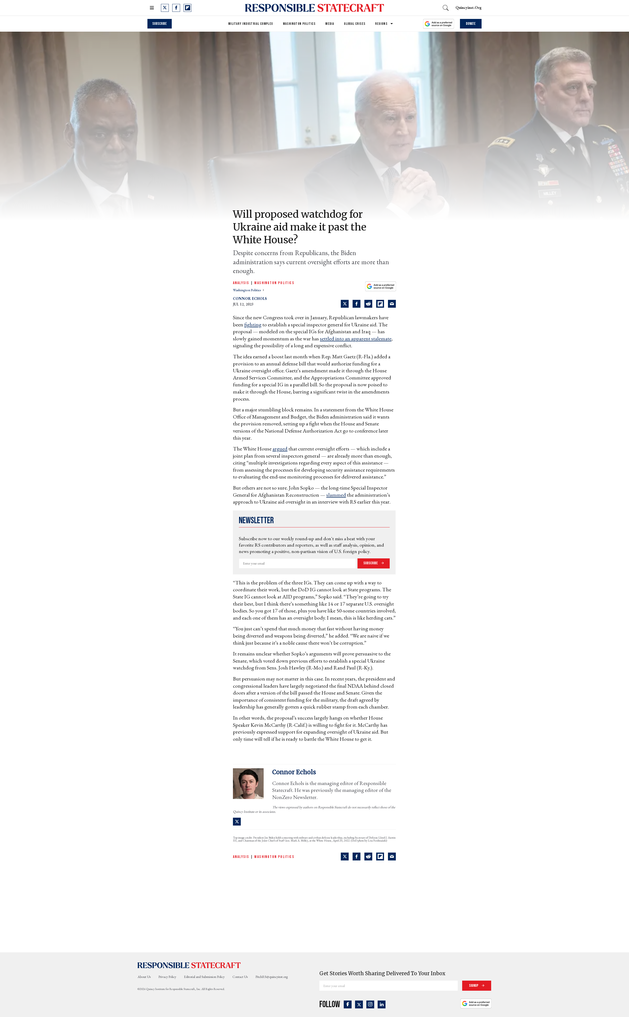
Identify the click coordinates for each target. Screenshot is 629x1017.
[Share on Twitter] (345, 304)
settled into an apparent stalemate (355, 338)
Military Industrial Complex (250, 24)
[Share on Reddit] (368, 304)
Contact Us (240, 976)
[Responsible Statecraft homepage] (189, 965)
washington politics (247, 290)
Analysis (241, 283)
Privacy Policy (167, 976)
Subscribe (159, 23)
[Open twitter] (165, 8)
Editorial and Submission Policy (204, 976)
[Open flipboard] (187, 8)
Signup (474, 985)
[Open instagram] (370, 1004)
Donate (471, 23)
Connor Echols (250, 298)
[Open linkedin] (382, 1004)
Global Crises (354, 24)
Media (329, 24)
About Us (144, 976)
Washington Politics (299, 24)
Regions (381, 24)
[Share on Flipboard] (380, 304)
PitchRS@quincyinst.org (272, 976)
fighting (252, 324)
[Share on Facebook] (356, 304)
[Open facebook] (176, 8)
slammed (336, 494)
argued (279, 448)
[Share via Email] (392, 304)
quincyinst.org (469, 7)
